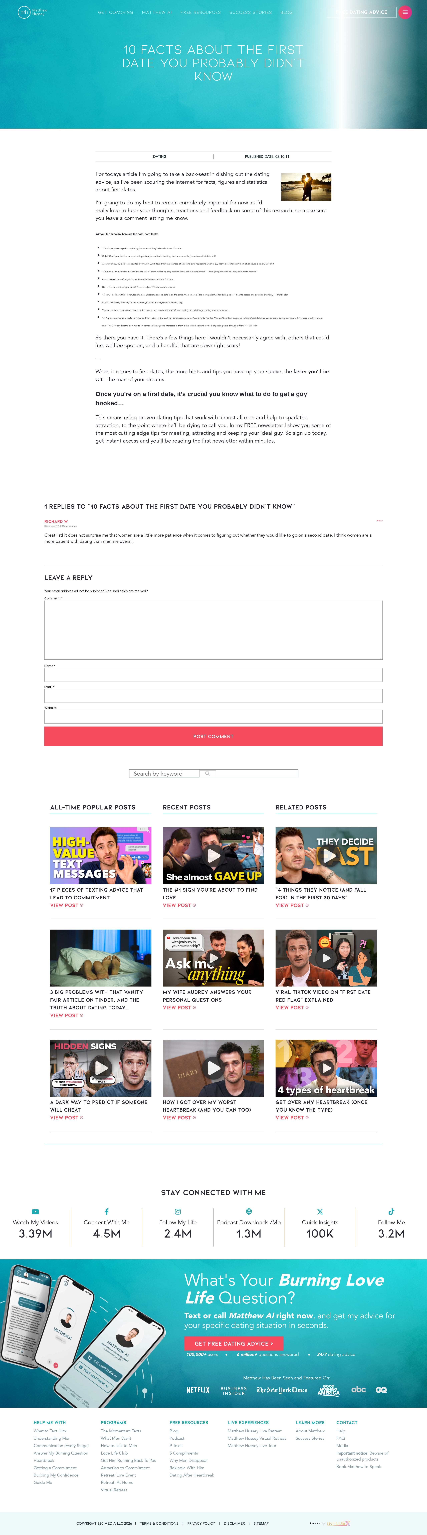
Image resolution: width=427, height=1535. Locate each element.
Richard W (56, 521)
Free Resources (200, 12)
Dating (159, 156)
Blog (287, 12)
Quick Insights (320, 1222)
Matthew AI (157, 12)
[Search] (207, 773)
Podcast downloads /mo (249, 1222)
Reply (380, 520)
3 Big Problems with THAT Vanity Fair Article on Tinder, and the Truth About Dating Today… (96, 1000)
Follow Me (391, 1222)
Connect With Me (107, 1222)
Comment (53, 598)
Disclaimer (234, 1523)
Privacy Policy (201, 1523)
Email (49, 687)
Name (50, 666)
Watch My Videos (35, 1222)
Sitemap (261, 1523)
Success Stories (251, 12)
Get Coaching (115, 12)
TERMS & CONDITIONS (159, 1523)
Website (50, 708)
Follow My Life (178, 1222)
